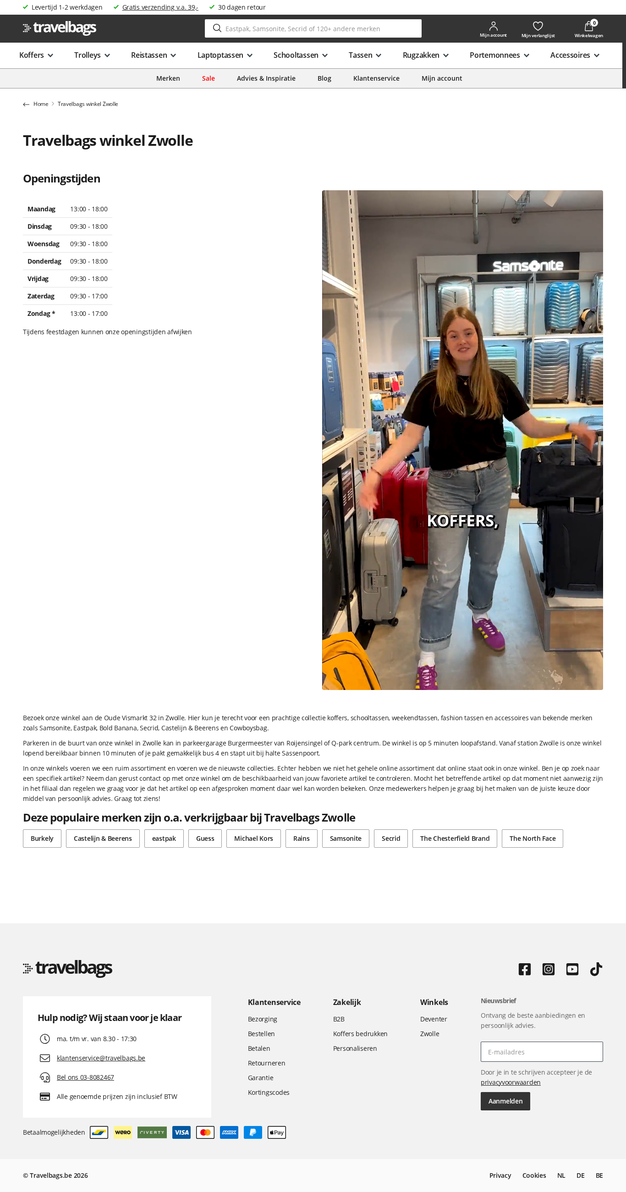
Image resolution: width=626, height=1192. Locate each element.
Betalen (259, 1048)
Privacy (500, 1175)
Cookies (534, 1175)
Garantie (261, 1077)
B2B (339, 1019)
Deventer (433, 1019)
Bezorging (262, 1019)
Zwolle (429, 1033)
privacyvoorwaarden (511, 1082)
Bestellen (261, 1033)
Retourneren (267, 1063)
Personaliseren (355, 1048)
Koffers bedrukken (360, 1033)
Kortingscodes (269, 1092)
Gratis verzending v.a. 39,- (160, 7)
